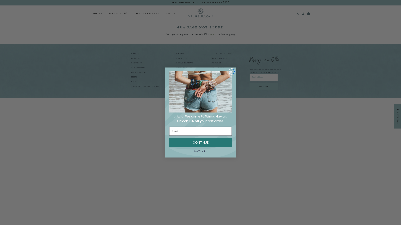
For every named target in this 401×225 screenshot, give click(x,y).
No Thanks (200, 151)
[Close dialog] (231, 71)
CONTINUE (201, 142)
